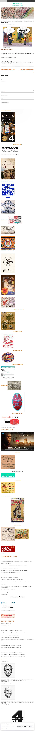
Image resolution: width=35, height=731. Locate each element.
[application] (17, 441)
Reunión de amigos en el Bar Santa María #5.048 (10, 577)
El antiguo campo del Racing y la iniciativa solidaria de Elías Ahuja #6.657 (11, 630)
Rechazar (25, 726)
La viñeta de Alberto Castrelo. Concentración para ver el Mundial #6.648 (11, 652)
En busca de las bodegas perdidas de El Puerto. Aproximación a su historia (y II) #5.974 (19, 561)
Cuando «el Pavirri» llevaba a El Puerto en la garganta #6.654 (10, 637)
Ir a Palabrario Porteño (4, 594)
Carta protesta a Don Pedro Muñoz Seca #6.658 (8, 628)
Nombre (3, 91)
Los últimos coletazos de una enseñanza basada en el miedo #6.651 (11, 645)
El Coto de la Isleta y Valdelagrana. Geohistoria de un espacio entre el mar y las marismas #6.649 (15, 649)
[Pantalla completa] (32, 449)
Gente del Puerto (17, 3)
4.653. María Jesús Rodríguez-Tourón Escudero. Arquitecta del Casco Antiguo (17, 570)
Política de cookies (4, 728)
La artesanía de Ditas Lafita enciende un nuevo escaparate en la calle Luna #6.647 (13, 654)
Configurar (30, 726)
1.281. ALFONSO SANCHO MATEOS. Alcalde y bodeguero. (12, 572)
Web (2, 98)
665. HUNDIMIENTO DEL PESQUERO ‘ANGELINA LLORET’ (18, 565)
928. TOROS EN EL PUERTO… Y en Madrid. (11, 568)
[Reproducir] (2, 449)
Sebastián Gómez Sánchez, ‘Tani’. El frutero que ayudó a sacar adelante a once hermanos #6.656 (15, 632)
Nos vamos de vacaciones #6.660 (15, 592)
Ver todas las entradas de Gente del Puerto (7, 63)
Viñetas (14, 57)
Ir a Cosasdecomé (3, 553)
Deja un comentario (14, 24)
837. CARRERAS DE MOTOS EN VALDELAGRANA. (15, 579)
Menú (33, 0)
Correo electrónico (4, 95)
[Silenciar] (31, 449)
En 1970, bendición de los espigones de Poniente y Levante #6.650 (11, 647)
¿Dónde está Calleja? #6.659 (11, 589)
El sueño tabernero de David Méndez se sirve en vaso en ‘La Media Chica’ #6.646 (13, 656)
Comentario (3, 81)
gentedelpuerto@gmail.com (5, 681)
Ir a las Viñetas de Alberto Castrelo (17, 471)
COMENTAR (9, 563)
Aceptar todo (19, 726)
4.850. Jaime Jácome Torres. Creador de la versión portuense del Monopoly (18, 581)
